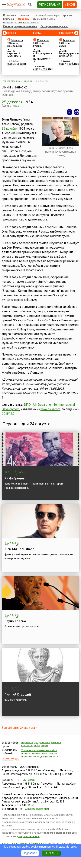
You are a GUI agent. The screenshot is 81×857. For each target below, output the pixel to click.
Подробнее (30, 853)
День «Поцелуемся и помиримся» (42, 54)
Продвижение (42, 742)
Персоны (23, 19)
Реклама (56, 742)
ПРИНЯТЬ (51, 853)
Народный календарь (46, 15)
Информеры (41, 745)
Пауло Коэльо (15, 621)
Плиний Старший (18, 694)
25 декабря (12, 102)
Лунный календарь (44, 19)
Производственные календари (21, 22)
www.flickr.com (50, 409)
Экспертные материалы (54, 26)
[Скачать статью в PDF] (69, 112)
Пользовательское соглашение (39, 753)
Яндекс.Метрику (66, 846)
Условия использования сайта (39, 750)
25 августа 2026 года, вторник (41, 43)
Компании (9, 19)
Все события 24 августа (19, 728)
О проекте (27, 742)
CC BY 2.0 (8, 413)
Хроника (68, 15)
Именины (25, 15)
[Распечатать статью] (76, 112)
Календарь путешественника (20, 26)
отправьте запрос (29, 836)
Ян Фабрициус (15, 478)
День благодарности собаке (69, 53)
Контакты (27, 745)
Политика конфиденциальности (39, 756)
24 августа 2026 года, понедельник (15, 43)
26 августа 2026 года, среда (67, 43)
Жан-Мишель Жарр (19, 549)
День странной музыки (13, 53)
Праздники (9, 15)
